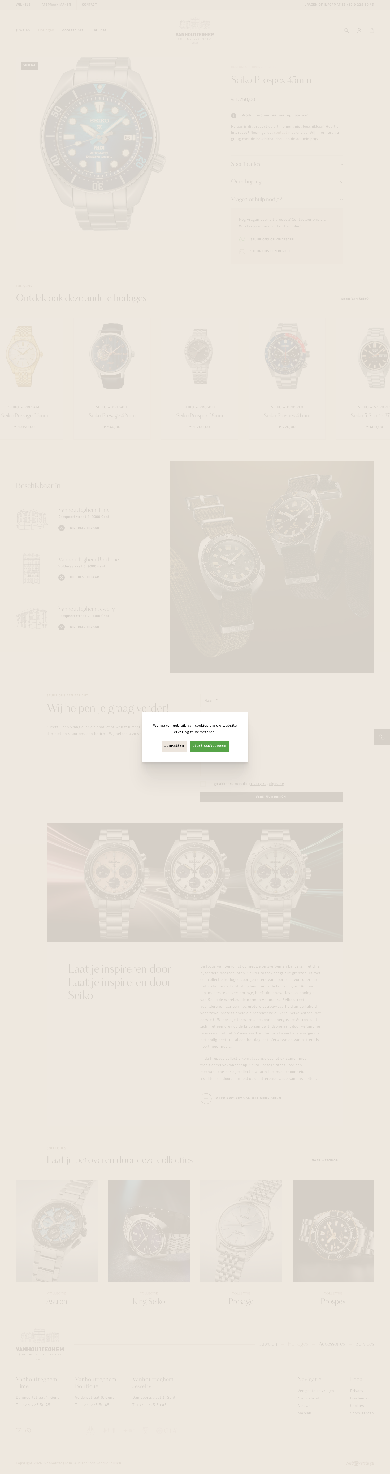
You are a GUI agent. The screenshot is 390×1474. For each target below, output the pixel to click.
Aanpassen (174, 746)
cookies (202, 726)
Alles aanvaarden (209, 746)
